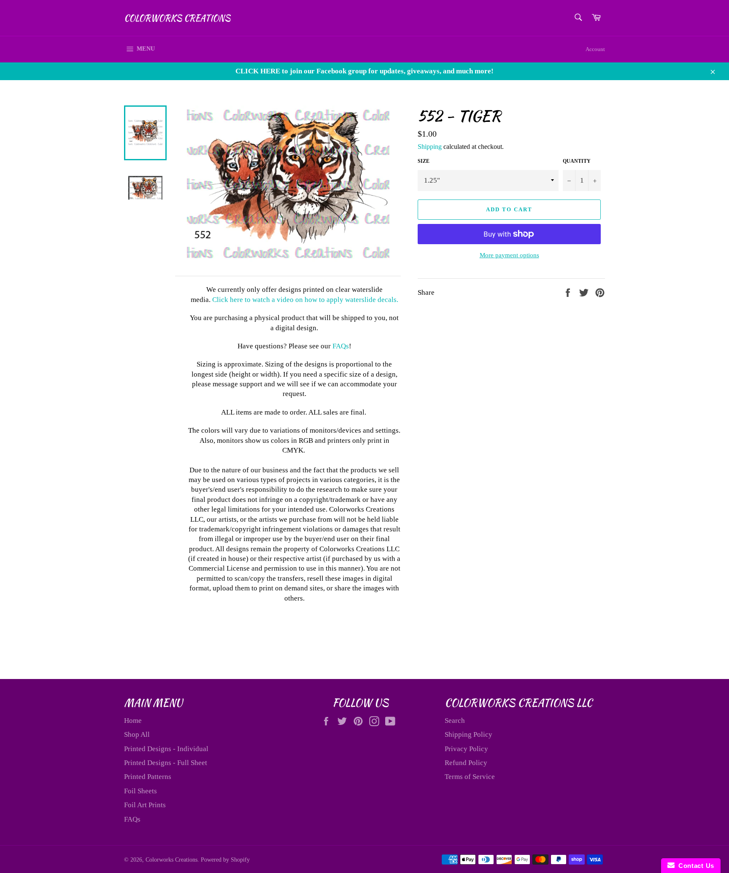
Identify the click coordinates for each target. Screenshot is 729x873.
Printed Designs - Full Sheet (165, 763)
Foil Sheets (140, 791)
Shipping (430, 146)
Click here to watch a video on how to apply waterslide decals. (305, 300)
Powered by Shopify (225, 860)
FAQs (340, 346)
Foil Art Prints (145, 805)
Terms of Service (470, 777)
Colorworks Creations (177, 18)
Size (423, 161)
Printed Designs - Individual (166, 749)
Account (595, 49)
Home (133, 721)
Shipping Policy (468, 734)
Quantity (577, 161)
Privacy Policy (466, 749)
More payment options (509, 255)
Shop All (137, 734)
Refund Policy (466, 763)
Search (455, 721)
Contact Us (694, 865)
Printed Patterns (147, 777)
